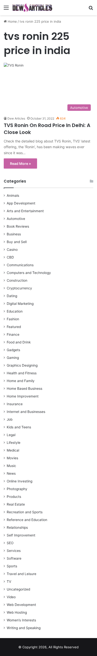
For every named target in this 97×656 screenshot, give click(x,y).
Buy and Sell (17, 242)
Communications (20, 265)
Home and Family (21, 381)
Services (14, 551)
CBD (10, 257)
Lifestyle (13, 443)
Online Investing (19, 481)
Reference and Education (27, 520)
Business (14, 234)
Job (9, 419)
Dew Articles (16, 118)
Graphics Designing (22, 365)
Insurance (15, 404)
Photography (17, 489)
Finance (13, 334)
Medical (13, 450)
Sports (12, 566)
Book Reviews (18, 226)
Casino (12, 250)
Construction (17, 280)
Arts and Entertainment (25, 211)
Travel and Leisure (21, 574)
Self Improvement (21, 535)
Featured (14, 327)
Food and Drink (19, 342)
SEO (10, 543)
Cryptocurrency (19, 288)
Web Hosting (17, 612)
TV (9, 582)
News (11, 473)
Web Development (21, 605)
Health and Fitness (22, 373)
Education (15, 311)
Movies (12, 458)
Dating (12, 296)
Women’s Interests (21, 620)
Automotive (16, 219)
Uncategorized (18, 589)
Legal (11, 435)
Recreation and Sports (25, 512)
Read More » (20, 163)
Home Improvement (23, 396)
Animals (13, 195)
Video (11, 597)
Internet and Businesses (26, 412)
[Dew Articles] (32, 7)
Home (12, 21)
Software (14, 558)
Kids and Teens (19, 427)
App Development (21, 203)
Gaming (13, 358)
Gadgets (13, 350)
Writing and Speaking (24, 628)
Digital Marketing (20, 304)
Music (11, 466)
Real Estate (16, 504)
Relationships (17, 527)
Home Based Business (24, 389)
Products (14, 497)
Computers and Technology (29, 273)
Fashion (13, 319)
